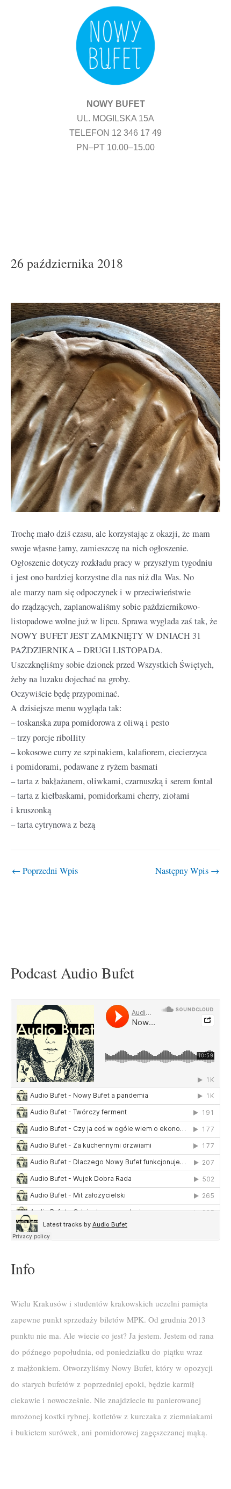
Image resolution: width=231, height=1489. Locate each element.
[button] (115, 191)
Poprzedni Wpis (45, 870)
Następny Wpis (187, 870)
